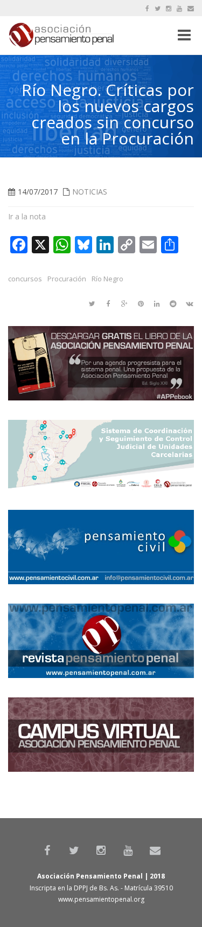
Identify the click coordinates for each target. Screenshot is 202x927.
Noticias (89, 191)
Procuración (66, 278)
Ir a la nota (27, 216)
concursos (25, 278)
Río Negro (107, 278)
